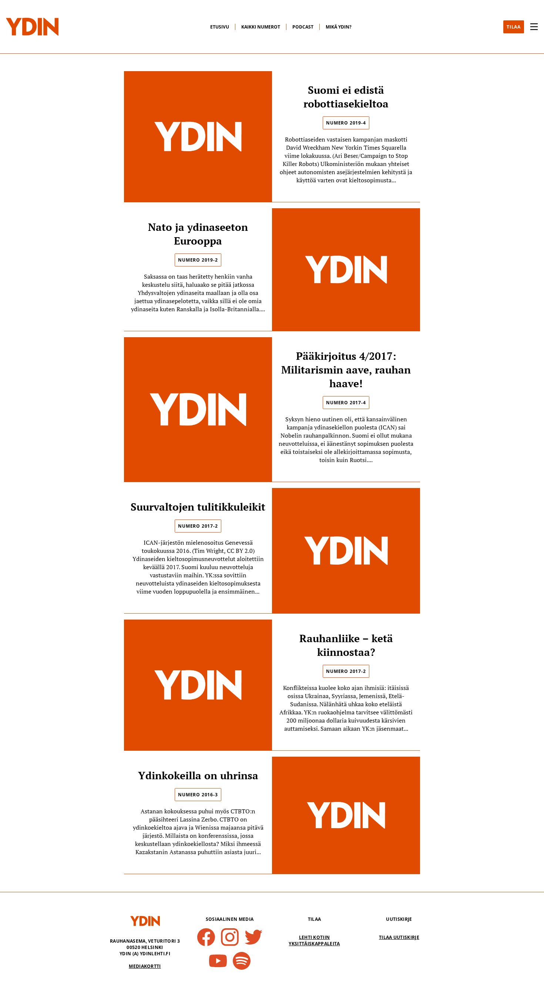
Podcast (302, 27)
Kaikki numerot (260, 27)
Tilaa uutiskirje (399, 937)
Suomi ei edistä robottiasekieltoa (346, 96)
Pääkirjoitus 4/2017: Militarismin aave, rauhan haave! (346, 369)
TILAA (514, 27)
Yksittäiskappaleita (314, 943)
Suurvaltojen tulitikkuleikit (198, 507)
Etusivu (219, 27)
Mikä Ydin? (339, 27)
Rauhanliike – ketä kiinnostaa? (346, 645)
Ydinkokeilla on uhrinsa (198, 775)
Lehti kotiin (314, 937)
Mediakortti (145, 966)
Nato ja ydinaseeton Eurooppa (198, 234)
